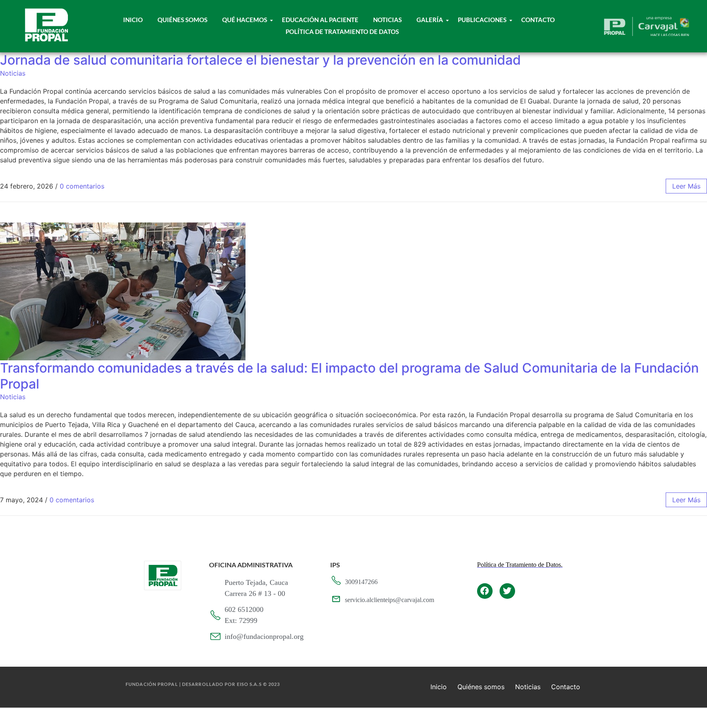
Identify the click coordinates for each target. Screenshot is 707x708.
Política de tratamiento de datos (342, 31)
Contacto (538, 19)
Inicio (133, 19)
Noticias (387, 19)
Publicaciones (482, 19)
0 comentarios (82, 186)
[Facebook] (485, 591)
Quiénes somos (480, 687)
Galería (430, 19)
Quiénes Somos (182, 19)
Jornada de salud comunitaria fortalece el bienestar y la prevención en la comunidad (260, 60)
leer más (686, 186)
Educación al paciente (320, 19)
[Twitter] (507, 591)
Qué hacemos (244, 19)
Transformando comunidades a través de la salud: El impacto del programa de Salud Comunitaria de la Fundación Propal (349, 375)
